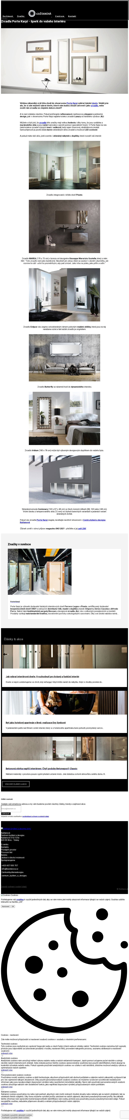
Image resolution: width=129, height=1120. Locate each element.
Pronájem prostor (8, 850)
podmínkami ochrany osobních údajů (36, 816)
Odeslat (6, 814)
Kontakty (5, 847)
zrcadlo (94, 105)
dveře (95, 103)
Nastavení (5, 906)
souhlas (20, 899)
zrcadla (42, 122)
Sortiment (8, 16)
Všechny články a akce (16, 784)
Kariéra (4, 855)
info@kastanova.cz (10, 869)
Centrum (60, 16)
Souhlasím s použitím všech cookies (15, 1118)
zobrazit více (6, 1053)
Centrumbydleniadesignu (12, 872)
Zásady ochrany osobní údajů (14, 886)
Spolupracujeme (8, 860)
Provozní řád (6, 852)
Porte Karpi (72, 103)
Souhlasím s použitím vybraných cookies (17, 1115)
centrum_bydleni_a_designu (14, 875)
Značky (21, 16)
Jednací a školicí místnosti (12, 857)
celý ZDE (82, 528)
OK (13, 906)
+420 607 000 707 (10, 865)
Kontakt (72, 16)
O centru (4, 844)
